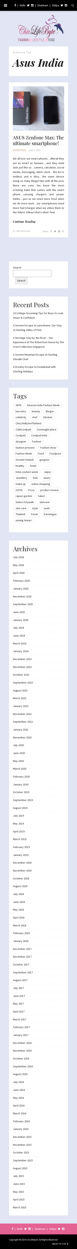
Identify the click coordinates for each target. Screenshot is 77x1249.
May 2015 (18, 1192)
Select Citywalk (25, 502)
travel (34, 514)
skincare (44, 502)
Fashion (36, 441)
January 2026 (20, 588)
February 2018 (21, 933)
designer (21, 441)
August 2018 (20, 886)
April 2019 (18, 831)
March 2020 (19, 768)
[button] (38, 108)
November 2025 (22, 596)
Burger (50, 411)
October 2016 (21, 1058)
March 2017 (19, 1019)
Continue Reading (24, 222)
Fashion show (48, 447)
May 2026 (18, 565)
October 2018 (21, 878)
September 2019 (23, 800)
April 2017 (18, 1011)
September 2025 (23, 604)
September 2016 (23, 1066)
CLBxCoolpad (23, 429)
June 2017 (19, 996)
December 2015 (22, 1137)
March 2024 (19, 643)
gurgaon (44, 459)
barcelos (21, 411)
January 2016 (20, 1129)
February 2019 (21, 847)
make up (21, 484)
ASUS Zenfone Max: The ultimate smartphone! (38, 140)
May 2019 (18, 823)
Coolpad (20, 435)
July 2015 (18, 1176)
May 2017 (18, 1003)
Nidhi (22, 5)
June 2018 (19, 902)
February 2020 (21, 776)
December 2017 (22, 949)
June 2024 (19, 635)
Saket (41, 496)
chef (34, 417)
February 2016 (21, 1121)
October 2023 (21, 674)
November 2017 (22, 956)
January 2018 (20, 941)
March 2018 (19, 925)
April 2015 (18, 1199)
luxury (47, 478)
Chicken (47, 417)
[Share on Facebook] (51, 231)
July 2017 (18, 988)
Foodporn (55, 453)
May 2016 (18, 1098)
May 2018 (18, 909)
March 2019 (19, 839)
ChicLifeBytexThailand (28, 423)
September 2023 (23, 682)
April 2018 (18, 917)
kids (35, 478)
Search (17, 267)
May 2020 (18, 761)
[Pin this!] (59, 231)
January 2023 (20, 706)
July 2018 (18, 894)
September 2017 (23, 972)
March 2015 (19, 1207)
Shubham (42, 5)
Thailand (20, 514)
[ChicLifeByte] (38, 27)
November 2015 (22, 1145)
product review (49, 490)
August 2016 (20, 1074)
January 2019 (20, 855)
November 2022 (22, 714)
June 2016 (19, 1090)
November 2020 (22, 737)
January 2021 (20, 729)
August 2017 (20, 980)
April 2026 (18, 573)
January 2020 (20, 784)
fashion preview (25, 447)
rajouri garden (24, 496)
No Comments (23, 230)
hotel (33, 466)
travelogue (50, 514)
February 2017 (21, 1027)
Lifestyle (19, 150)
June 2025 (19, 612)
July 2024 (18, 627)
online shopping (40, 484)
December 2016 (22, 1043)
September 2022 (23, 721)
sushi (47, 508)
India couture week (27, 472)
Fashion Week (24, 453)
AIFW (18, 405)
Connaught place (46, 429)
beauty (36, 411)
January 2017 (20, 1035)
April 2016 (18, 1105)
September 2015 (23, 1160)
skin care (21, 508)
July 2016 (18, 1082)
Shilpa (55, 5)
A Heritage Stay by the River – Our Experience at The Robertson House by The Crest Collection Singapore (38, 342)
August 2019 (20, 808)
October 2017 (21, 964)
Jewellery (21, 478)
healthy (20, 466)
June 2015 (19, 1184)
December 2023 (22, 659)
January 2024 (20, 651)
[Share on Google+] (63, 231)
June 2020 (19, 753)
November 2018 (22, 870)
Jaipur (47, 472)
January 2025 (20, 620)
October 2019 (21, 792)
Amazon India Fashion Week (43, 405)
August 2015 (20, 1168)
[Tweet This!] (55, 231)
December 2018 (22, 862)
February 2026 (21, 580)
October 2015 (21, 1152)
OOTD (19, 490)
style (35, 508)
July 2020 (18, 745)
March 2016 (19, 1113)
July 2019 (18, 815)
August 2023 (20, 690)
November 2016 (22, 1050)
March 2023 (19, 698)
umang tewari (24, 520)
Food (41, 453)
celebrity (21, 417)
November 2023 (22, 667)
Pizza (31, 490)
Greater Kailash (25, 459)
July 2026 (18, 557)
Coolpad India (39, 435)
